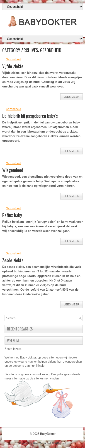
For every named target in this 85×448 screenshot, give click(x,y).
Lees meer (71, 96)
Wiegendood (12, 169)
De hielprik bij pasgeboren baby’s (30, 115)
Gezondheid (13, 59)
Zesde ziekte (13, 260)
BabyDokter (48, 433)
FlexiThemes (58, 443)
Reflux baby (12, 215)
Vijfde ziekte (12, 66)
